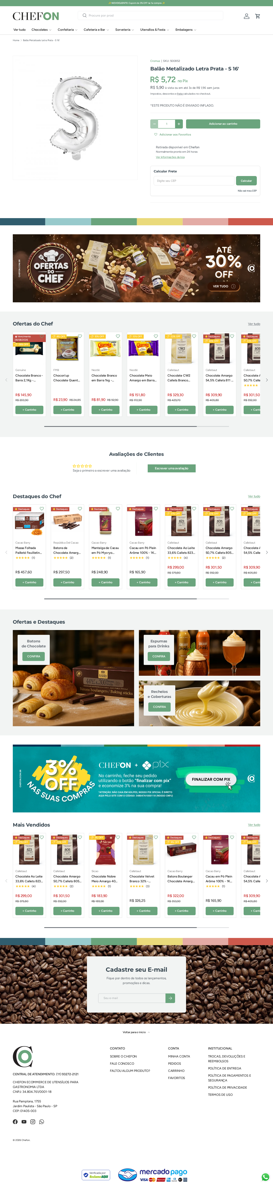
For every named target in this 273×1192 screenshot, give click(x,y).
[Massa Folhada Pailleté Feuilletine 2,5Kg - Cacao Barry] (29, 521)
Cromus (155, 61)
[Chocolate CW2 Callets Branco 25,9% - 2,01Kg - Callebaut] (181, 348)
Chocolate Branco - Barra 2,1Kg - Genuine (29, 380)
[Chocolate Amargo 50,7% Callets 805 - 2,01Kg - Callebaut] (219, 521)
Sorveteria (122, 30)
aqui (152, 3)
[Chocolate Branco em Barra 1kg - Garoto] (105, 348)
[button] (257, 16)
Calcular (246, 180)
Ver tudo (19, 30)
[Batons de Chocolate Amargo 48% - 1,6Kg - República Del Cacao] (67, 521)
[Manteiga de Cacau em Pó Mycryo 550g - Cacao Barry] (105, 521)
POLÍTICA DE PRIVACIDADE (227, 1087)
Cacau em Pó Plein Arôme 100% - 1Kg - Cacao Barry (143, 552)
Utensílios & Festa (152, 30)
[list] (75, 118)
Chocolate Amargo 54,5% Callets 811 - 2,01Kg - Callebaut (219, 380)
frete (180, 93)
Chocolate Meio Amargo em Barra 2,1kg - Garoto (142, 380)
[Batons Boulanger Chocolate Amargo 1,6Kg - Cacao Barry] (181, 849)
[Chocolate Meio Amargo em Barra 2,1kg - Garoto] (143, 348)
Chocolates (40, 30)
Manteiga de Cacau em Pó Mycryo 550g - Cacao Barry (105, 552)
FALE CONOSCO (122, 1063)
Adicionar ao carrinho (223, 124)
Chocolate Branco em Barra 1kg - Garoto (104, 380)
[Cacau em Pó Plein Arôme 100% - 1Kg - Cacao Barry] (143, 521)
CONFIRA (33, 656)
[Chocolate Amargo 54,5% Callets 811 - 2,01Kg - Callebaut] (219, 348)
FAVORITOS (176, 1078)
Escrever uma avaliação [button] (171, 468)
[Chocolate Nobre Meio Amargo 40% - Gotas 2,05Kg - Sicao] (105, 849)
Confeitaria (66, 30)
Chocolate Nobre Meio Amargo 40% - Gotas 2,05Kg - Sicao (105, 883)
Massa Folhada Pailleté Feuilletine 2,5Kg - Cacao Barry (28, 555)
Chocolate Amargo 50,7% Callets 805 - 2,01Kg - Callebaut (258, 380)
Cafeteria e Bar (94, 30)
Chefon (26, 1140)
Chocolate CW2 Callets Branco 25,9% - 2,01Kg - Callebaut (179, 383)
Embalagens (183, 30)
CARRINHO (176, 1071)
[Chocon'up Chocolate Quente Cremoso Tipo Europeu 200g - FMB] (67, 348)
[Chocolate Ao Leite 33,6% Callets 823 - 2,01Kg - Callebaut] (181, 521)
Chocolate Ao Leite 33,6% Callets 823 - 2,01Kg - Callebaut (181, 552)
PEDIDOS (174, 1063)
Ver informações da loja (170, 157)
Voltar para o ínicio (134, 1032)
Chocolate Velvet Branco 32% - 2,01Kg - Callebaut (143, 881)
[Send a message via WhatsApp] (265, 1177)
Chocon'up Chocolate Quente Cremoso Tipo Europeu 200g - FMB (66, 385)
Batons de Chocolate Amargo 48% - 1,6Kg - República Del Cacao (66, 557)
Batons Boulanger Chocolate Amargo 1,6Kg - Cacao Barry (180, 883)
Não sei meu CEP (247, 190)
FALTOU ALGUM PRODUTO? (130, 1071)
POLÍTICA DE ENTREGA (224, 1068)
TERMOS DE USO (220, 1095)
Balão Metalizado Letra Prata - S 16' (41, 40)
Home (16, 40)
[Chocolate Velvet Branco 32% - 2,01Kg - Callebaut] (143, 849)
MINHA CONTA (179, 1056)
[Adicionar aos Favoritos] (42, 336)
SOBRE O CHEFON (123, 1056)
